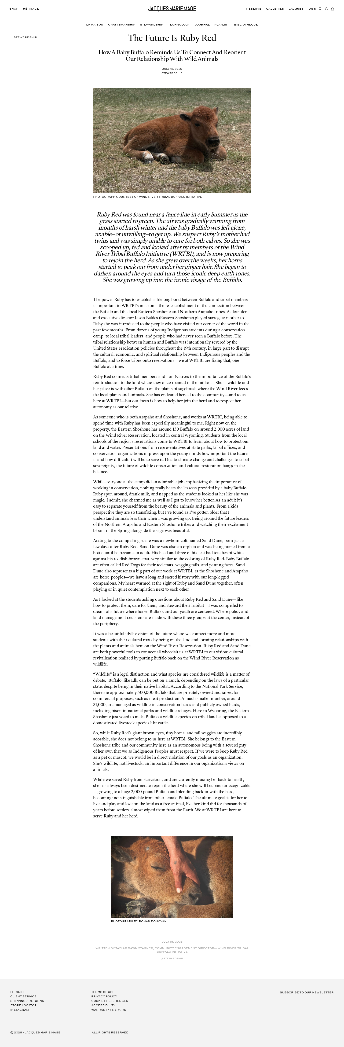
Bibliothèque (246, 24)
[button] (332, 9)
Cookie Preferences (109, 1001)
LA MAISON (94, 24)
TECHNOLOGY (179, 24)
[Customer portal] (326, 9)
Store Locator (23, 1005)
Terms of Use (102, 992)
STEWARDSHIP (151, 24)
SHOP (13, 8)
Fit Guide (18, 992)
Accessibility (103, 1005)
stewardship (25, 37)
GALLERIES (275, 8)
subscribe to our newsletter (307, 992)
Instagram (19, 1009)
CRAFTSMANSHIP (121, 24)
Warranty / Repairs (108, 1009)
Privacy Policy (104, 996)
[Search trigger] (320, 9)
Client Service (23, 996)
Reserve (253, 8)
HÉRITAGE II (32, 8)
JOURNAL (202, 24)
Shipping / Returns (27, 1001)
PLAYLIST (221, 24)
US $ (312, 8)
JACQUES (296, 8)
